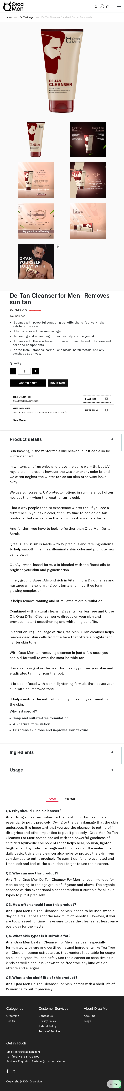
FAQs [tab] (52, 798)
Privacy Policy (47, 1020)
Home (9, 17)
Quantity (15, 363)
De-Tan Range (26, 17)
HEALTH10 (91, 410)
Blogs (87, 1020)
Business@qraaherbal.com (48, 1061)
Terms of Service (49, 1031)
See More (19, 420)
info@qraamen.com (27, 1051)
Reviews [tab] (69, 798)
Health (10, 1020)
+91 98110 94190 (29, 1056)
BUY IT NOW (58, 383)
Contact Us (46, 1015)
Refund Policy (47, 1026)
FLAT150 (90, 398)
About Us (89, 1015)
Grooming (12, 1015)
